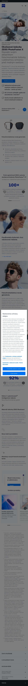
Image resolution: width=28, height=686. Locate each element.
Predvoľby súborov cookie (14, 368)
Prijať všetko (14, 373)
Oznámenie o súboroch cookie (10, 362)
